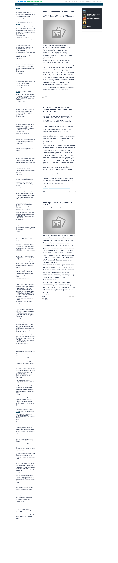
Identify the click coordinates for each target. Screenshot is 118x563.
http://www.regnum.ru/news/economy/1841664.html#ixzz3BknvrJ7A (56, 188)
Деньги (93, 1)
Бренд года (28, 4)
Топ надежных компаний (38, 4)
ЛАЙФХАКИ (67, 1)
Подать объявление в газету (34, 1)
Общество (88, 1)
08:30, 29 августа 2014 (73, 198)
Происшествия (74, 1)
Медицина (82, 1)
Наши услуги (22, 1)
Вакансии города (20, 4)
